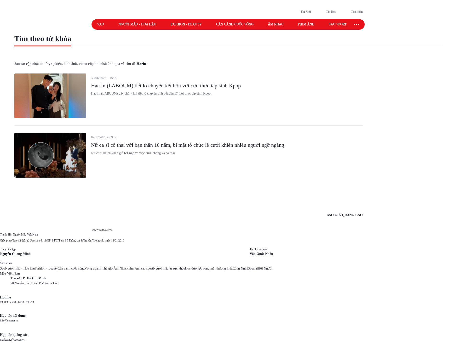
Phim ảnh (306, 24)
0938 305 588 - (9, 302)
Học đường (192, 268)
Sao (100, 24)
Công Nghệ (240, 268)
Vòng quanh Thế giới (99, 268)
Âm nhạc (275, 24)
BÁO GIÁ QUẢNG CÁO (345, 215)
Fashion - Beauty (186, 24)
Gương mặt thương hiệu (216, 268)
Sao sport (338, 24)
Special (253, 268)
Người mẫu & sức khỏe (169, 268)
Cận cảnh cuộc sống (234, 24)
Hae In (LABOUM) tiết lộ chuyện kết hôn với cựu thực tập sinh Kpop (166, 86)
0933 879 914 (26, 302)
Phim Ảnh (133, 268)
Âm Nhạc (120, 268)
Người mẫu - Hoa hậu (137, 24)
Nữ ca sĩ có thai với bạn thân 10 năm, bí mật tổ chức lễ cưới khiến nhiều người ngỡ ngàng (187, 145)
